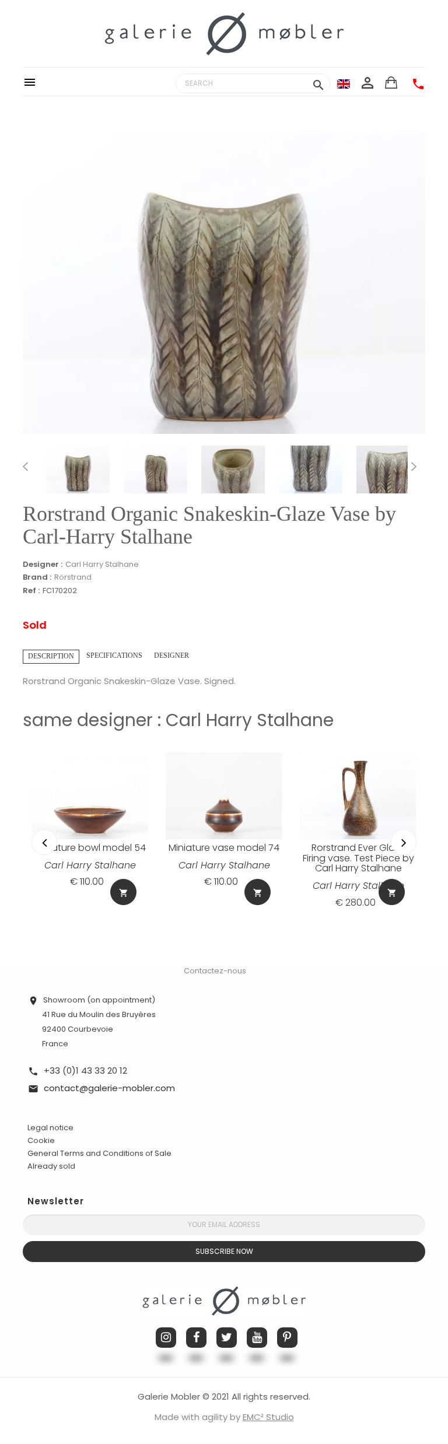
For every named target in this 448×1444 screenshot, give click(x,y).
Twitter (226, 1337)
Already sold (51, 1166)
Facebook (196, 1337)
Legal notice (50, 1127)
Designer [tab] (171, 655)
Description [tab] (51, 656)
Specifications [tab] (114, 655)
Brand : (37, 577)
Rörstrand (73, 577)
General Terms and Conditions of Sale (99, 1153)
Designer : (42, 564)
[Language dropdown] (343, 83)
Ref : (31, 591)
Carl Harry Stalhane (102, 564)
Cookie (41, 1140)
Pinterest (287, 1337)
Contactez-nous (215, 970)
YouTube (257, 1337)
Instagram (166, 1337)
